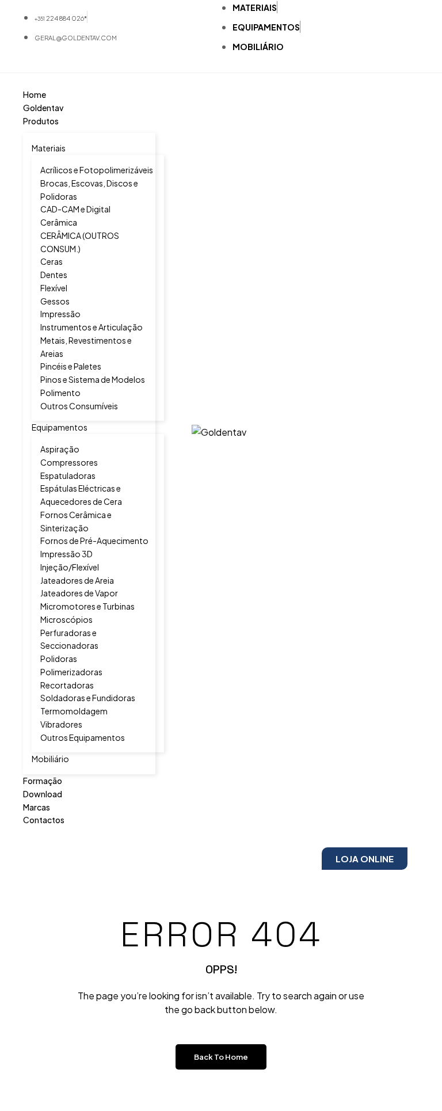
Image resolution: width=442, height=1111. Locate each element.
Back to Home (221, 1056)
